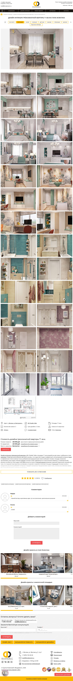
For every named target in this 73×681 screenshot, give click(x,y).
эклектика (3, 457)
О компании (11, 10)
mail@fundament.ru (6, 6)
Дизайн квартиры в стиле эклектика (40, 484)
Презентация (58, 655)
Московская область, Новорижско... (16, 574)
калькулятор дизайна (45, 642)
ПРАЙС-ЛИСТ (7, 642)
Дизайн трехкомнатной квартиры (23, 484)
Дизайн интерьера (25, 10)
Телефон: (40, 627)
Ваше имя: (16, 521)
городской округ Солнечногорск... (48, 574)
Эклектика (58, 430)
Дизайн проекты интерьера (7, 484)
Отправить (36, 543)
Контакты (66, 10)
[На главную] (1, 14)
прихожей (55, 464)
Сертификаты (58, 652)
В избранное (48, 478)
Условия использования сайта (10, 670)
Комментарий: (18, 527)
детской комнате (41, 462)
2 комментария (32, 430)
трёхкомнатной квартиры (18, 455)
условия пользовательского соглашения (21, 632)
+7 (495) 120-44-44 (5, 2)
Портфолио (52, 10)
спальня (23, 460)
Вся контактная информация (31, 664)
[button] (71, 48)
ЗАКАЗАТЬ (5, 449)
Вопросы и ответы (59, 661)
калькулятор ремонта (24, 642)
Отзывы (56, 658)
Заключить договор (63, 674)
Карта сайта (57, 664)
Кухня (70, 457)
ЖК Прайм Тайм (32, 423)
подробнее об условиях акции (29, 444)
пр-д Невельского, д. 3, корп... (16, 606)
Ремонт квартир (39, 10)
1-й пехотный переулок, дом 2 (48, 606)
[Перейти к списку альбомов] (5, 22)
